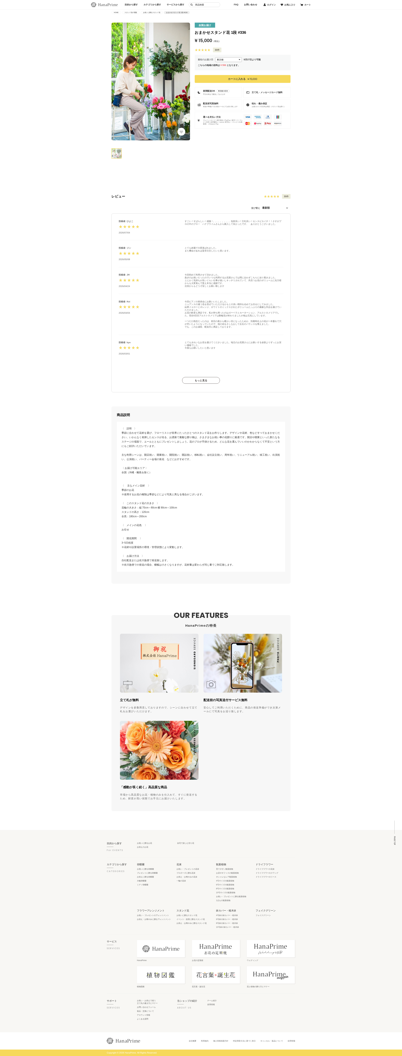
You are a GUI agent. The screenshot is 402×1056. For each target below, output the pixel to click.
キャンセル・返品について (271, 1041)
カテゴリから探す (152, 4)
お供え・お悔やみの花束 (187, 877)
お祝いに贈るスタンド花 (151, 12)
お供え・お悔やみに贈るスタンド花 (192, 923)
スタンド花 (183, 910)
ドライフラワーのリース (266, 877)
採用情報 (211, 1004)
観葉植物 (221, 864)
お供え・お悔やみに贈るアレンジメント (154, 919)
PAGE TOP (395, 840)
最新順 (266, 207)
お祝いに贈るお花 (144, 843)
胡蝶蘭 (140, 864)
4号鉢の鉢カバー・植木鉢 (227, 915)
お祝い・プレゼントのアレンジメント (153, 915)
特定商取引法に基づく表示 (244, 1041)
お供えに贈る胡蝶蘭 (145, 877)
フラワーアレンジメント (151, 910)
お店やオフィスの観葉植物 (227, 873)
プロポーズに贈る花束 (186, 873)
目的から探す (131, 4)
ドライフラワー (264, 864)
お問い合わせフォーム (146, 1007)
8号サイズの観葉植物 (225, 889)
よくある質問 (142, 1019)
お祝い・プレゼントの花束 (188, 869)
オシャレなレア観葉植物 (226, 877)
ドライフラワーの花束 (265, 869)
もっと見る (201, 380)
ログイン (271, 4)
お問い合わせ (250, 4)
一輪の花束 (181, 881)
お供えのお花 (142, 847)
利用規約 (205, 1041)
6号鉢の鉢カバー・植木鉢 (227, 919)
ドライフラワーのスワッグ (267, 873)
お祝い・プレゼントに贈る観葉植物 (231, 896)
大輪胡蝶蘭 (141, 881)
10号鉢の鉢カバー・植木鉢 (227, 927)
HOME (116, 12)
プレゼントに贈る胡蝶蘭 (147, 873)
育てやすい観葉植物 (224, 869)
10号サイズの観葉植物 (225, 892)
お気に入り (289, 4)
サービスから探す (175, 4)
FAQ (236, 4)
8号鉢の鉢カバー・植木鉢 (227, 923)
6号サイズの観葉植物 (225, 885)
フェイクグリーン (266, 910)
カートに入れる (242, 79)
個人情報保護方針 (220, 1041)
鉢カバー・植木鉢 (226, 910)
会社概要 (192, 1041)
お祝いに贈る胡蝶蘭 (145, 869)
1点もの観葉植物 (223, 900)
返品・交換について (145, 1011)
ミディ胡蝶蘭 (142, 885)
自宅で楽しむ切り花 (185, 843)
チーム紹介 (212, 1000)
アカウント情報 (143, 1015)
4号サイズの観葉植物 (225, 881)
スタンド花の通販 (131, 12)
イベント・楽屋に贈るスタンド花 (191, 919)
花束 (179, 864)
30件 (217, 50)
